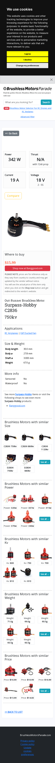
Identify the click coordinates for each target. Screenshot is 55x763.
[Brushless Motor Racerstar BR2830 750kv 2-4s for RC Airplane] (28, 553)
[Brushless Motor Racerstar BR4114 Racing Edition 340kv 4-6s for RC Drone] (10, 516)
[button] (23, 394)
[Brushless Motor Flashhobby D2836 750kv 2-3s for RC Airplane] (10, 458)
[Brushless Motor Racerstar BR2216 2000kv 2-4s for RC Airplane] (28, 608)
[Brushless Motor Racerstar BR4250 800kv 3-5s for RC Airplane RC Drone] (10, 553)
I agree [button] (27, 54)
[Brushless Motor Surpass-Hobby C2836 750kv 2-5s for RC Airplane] (10, 437)
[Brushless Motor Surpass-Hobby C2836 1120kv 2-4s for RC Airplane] (45, 437)
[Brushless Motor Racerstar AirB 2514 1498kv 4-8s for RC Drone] (10, 608)
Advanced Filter (28, 116)
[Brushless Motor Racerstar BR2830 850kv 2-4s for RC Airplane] (45, 498)
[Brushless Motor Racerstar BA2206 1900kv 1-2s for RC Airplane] (45, 670)
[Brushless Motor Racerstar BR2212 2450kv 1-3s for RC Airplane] (10, 498)
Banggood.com (17, 405)
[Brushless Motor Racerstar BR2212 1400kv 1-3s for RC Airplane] (28, 688)
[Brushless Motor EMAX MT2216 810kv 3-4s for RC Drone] (28, 571)
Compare (13, 196)
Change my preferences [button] (27, 65)
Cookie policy (27, 744)
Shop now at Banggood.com (27, 268)
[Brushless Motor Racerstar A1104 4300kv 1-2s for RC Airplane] (10, 688)
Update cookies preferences (27, 751)
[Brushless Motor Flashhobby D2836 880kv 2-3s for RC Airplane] (28, 458)
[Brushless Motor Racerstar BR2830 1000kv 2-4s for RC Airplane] (10, 630)
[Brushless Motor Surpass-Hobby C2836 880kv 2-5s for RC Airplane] (28, 437)
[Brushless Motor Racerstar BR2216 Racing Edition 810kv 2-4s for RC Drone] (10, 571)
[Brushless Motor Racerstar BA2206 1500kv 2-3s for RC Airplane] (28, 670)
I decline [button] (28, 59)
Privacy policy (27, 740)
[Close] (51, 80)
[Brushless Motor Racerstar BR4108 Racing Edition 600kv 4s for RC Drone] (28, 516)
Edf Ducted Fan (28, 333)
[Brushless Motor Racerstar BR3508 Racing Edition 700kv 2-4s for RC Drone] (45, 553)
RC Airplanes (11, 333)
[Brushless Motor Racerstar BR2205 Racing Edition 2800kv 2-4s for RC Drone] (28, 498)
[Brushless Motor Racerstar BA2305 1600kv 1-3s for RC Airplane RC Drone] (10, 670)
